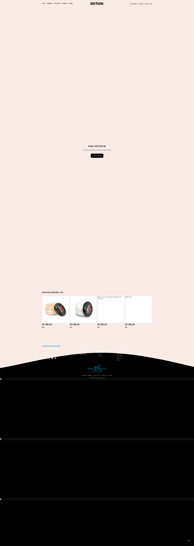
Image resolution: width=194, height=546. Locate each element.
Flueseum (100, 350)
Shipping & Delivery (121, 352)
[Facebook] (43, 358)
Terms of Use (104, 375)
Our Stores (100, 352)
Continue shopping (97, 155)
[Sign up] (68, 354)
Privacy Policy (97, 375)
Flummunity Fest (83, 352)
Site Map (111, 375)
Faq (117, 348)
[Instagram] (46, 358)
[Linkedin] (52, 358)
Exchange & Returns (121, 350)
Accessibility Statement (86, 375)
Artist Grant (83, 350)
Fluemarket (82, 348)
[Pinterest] (55, 358)
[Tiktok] (49, 358)
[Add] (66, 320)
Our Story (100, 348)
